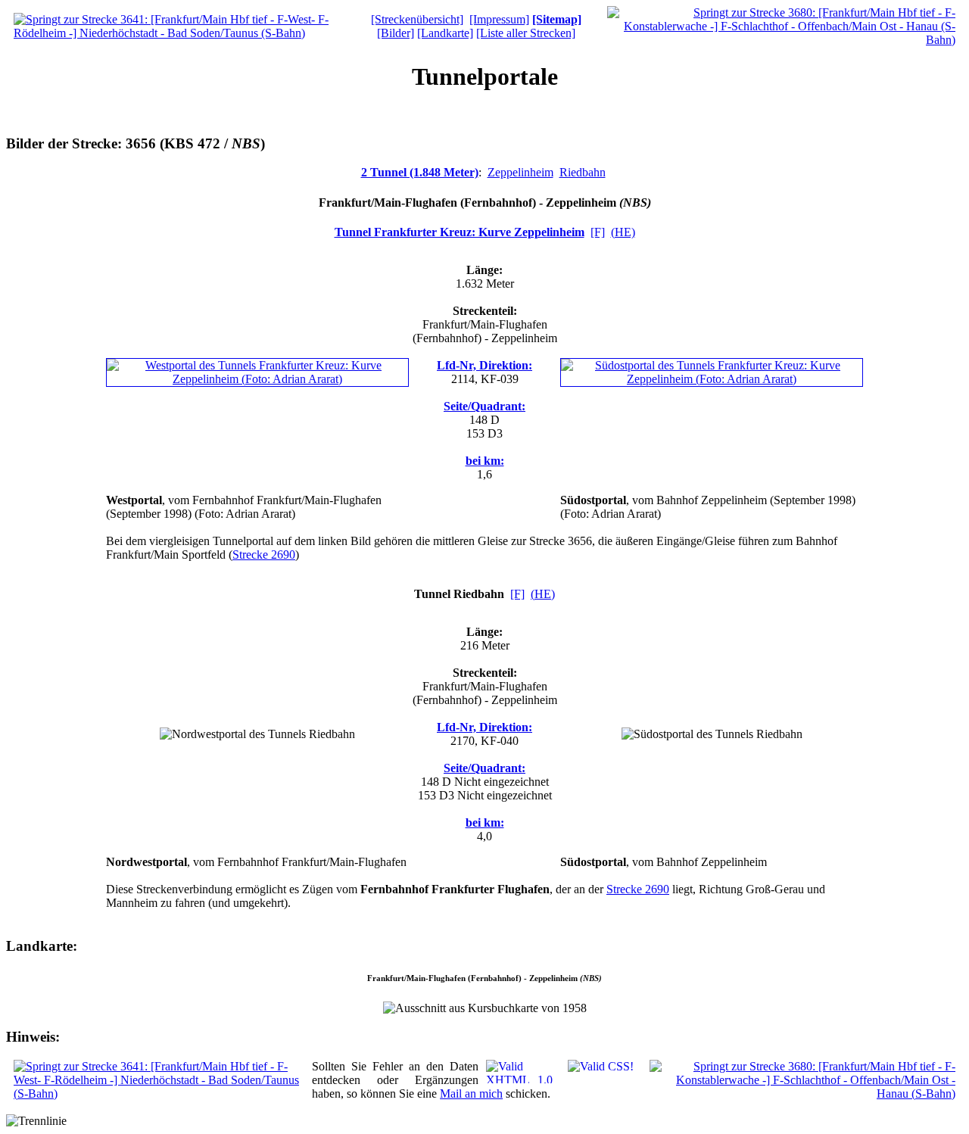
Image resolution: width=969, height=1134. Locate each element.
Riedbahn (582, 172)
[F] (597, 232)
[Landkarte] (445, 32)
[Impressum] (499, 19)
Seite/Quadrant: (484, 406)
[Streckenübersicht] (417, 19)
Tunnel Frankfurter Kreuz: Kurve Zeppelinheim (459, 232)
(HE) (623, 232)
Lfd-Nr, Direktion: (484, 365)
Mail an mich (471, 1093)
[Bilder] (395, 32)
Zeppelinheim (520, 172)
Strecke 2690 (263, 554)
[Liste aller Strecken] (525, 32)
